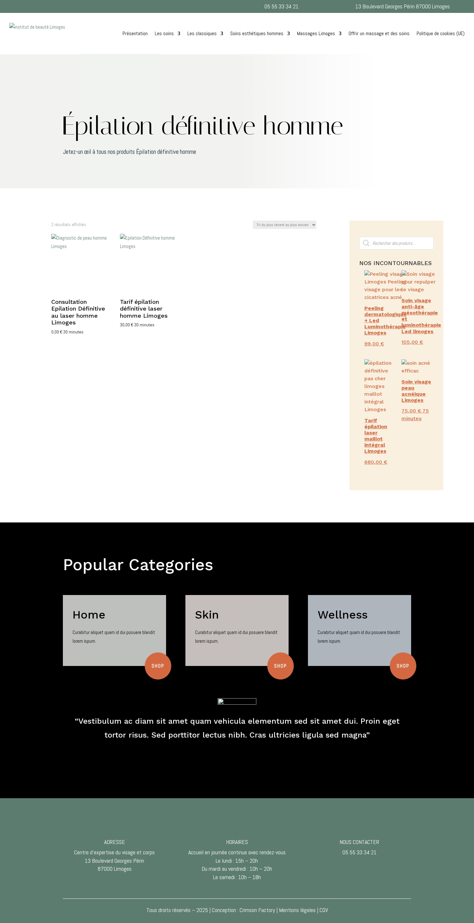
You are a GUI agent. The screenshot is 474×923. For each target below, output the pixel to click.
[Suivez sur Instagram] (180, 5)
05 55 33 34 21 (281, 6)
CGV (324, 910)
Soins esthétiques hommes (256, 33)
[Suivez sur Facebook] (193, 5)
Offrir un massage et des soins (379, 33)
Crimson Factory (257, 910)
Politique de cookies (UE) (441, 33)
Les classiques (202, 33)
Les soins (164, 33)
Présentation (135, 33)
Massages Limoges (316, 33)
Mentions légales (297, 910)
